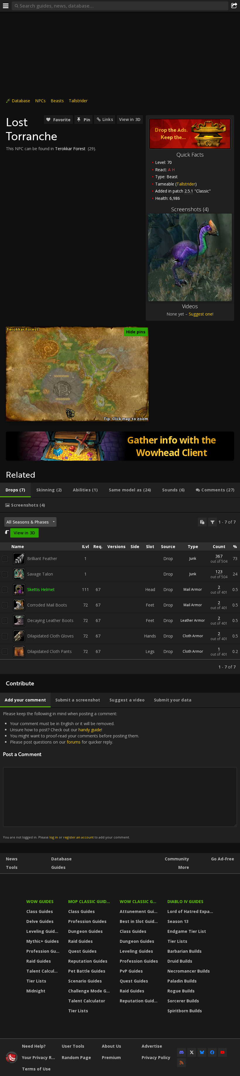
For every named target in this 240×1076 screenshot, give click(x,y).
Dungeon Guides (85, 931)
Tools (12, 867)
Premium (111, 1057)
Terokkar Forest (70, 148)
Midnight (35, 991)
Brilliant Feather (42, 558)
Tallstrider (78, 100)
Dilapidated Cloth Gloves (50, 636)
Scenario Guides (85, 981)
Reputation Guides (87, 961)
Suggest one (200, 314)
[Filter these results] (212, 522)
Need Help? (34, 1046)
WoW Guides (40, 901)
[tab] (15, 490)
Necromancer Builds (188, 971)
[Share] (234, 6)
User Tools (73, 1046)
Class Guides (39, 911)
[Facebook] (212, 1052)
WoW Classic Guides (140, 901)
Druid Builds (179, 961)
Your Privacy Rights (39, 1057)
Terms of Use (36, 1069)
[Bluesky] (202, 1052)
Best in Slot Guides (139, 921)
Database (21, 100)
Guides (58, 867)
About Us (111, 1046)
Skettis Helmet (41, 589)
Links (107, 119)
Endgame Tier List (186, 931)
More (183, 867)
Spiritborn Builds (184, 1010)
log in (53, 837)
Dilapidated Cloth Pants (49, 651)
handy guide (89, 729)
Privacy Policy (156, 1057)
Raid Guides (38, 961)
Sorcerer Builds (183, 1001)
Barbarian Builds (184, 951)
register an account (78, 837)
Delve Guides (40, 921)
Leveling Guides (43, 931)
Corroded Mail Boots (47, 605)
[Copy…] (202, 522)
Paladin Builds (182, 981)
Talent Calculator (43, 971)
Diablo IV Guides (185, 901)
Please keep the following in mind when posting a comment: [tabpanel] (71, 775)
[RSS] (181, 1062)
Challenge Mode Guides (90, 991)
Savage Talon (40, 574)
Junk (192, 558)
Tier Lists (36, 981)
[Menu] (6, 6)
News (12, 859)
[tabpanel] (120, 593)
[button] (72, 415)
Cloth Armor (193, 635)
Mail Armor (193, 589)
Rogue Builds (181, 991)
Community (177, 859)
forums (73, 742)
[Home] (12, 1061)
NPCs (40, 100)
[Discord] (181, 1052)
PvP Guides (131, 971)
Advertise (152, 1046)
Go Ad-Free (222, 859)
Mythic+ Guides (42, 941)
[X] (191, 1052)
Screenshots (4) (190, 209)
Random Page (76, 1057)
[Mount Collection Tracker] (120, 446)
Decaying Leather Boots (50, 620)
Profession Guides (43, 951)
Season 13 (177, 921)
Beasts (57, 100)
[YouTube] (222, 1052)
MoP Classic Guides (89, 901)
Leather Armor (193, 620)
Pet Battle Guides (86, 971)
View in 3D (129, 119)
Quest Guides (82, 951)
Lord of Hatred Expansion (191, 911)
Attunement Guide (139, 911)
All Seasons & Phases (27, 522)
